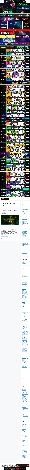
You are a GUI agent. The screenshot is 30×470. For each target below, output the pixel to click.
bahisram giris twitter (25, 313)
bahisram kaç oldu (24, 343)
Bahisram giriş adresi (24, 318)
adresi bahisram (24, 271)
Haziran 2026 (24, 424)
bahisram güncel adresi (25, 330)
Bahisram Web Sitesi (24, 376)
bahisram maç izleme (24, 349)
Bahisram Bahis (25, 275)
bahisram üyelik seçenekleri (25, 394)
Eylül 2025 (24, 425)
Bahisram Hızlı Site (25, 243)
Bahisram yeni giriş (24, 386)
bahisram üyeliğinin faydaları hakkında (25, 395)
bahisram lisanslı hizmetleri (25, 344)
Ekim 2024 (24, 434)
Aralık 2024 (24, 431)
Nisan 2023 (24, 456)
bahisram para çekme (25, 359)
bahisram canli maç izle (24, 287)
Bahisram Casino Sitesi (24, 305)
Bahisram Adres (24, 272)
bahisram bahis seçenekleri (24, 279)
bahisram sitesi (24, 366)
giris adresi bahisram (24, 402)
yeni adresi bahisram (25, 415)
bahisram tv (23, 370)
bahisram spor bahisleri (24, 368)
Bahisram (23, 211)
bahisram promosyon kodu (24, 364)
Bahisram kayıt (25, 341)
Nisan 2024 (24, 441)
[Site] (15, 50)
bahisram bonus (24, 284)
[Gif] (15, 82)
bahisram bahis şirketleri (24, 283)
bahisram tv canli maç (24, 372)
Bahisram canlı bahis (24, 290)
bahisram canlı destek (25, 295)
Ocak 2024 (24, 445)
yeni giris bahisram (25, 416)
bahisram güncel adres (25, 328)
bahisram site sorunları (24, 367)
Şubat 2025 (24, 429)
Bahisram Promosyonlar (5, 236)
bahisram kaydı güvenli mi (24, 340)
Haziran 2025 (24, 426)
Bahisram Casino (24, 299)
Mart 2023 (24, 457)
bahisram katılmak (24, 339)
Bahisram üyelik (25, 392)
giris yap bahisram (24, 407)
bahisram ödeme (24, 389)
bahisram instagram (24, 337)
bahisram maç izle (25, 346)
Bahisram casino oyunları (25, 302)
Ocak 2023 (24, 460)
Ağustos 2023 (24, 451)
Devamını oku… (3, 234)
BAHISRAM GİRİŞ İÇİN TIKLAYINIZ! (15, 30)
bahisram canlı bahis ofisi (24, 291)
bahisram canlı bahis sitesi (24, 292)
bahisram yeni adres (25, 381)
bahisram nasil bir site (25, 353)
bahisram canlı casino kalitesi (25, 293)
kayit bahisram (25, 409)
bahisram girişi (24, 322)
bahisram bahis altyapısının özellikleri (25, 276)
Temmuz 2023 (24, 452)
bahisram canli (25, 286)
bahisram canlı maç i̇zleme (24, 296)
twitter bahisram (24, 414)
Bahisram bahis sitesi (24, 281)
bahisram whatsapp (24, 379)
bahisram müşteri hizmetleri (24, 352)
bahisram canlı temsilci (24, 297)
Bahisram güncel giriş (25, 332)
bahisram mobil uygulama (24, 351)
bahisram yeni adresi (24, 383)
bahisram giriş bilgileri (24, 320)
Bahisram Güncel (24, 325)
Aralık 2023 (24, 446)
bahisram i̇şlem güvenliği (24, 338)
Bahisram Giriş (24, 315)
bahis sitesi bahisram (24, 397)
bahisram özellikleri (24, 390)
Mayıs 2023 (24, 455)
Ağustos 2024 (24, 436)
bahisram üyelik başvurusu (24, 393)
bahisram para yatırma (24, 356)
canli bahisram (25, 398)
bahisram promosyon (24, 361)
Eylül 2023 (24, 450)
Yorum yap (3, 238)
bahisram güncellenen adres (25, 333)
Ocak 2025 (24, 430)
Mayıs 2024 (24, 440)
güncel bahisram (25, 408)
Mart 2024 (24, 442)
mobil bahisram (24, 411)
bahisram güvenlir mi (25, 335)
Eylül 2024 (24, 435)
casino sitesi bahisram (24, 400)
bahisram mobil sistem (24, 350)
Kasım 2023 (24, 447)
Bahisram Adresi (24, 273)
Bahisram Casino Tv (25, 225)
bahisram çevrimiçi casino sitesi (24, 388)
